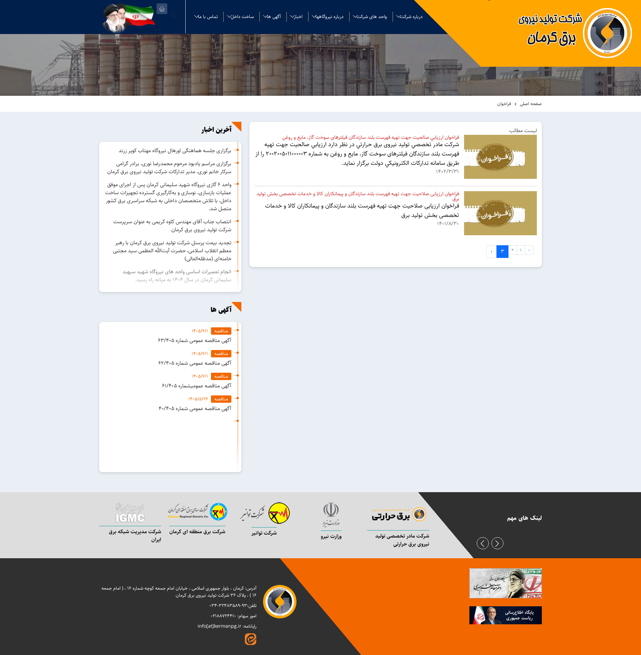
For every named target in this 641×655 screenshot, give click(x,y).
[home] (162, 8)
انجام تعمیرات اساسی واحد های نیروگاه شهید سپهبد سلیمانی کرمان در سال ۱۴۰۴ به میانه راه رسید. (177, 276)
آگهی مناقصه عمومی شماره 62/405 (194, 363)
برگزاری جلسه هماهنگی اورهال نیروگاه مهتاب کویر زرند (175, 150)
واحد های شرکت (372, 16)
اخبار (298, 16)
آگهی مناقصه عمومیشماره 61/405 (196, 386)
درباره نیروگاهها (329, 16)
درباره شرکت (411, 16)
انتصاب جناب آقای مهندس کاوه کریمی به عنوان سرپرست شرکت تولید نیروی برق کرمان (172, 226)
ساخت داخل (242, 16)
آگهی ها (274, 16)
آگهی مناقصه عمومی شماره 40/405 (195, 408)
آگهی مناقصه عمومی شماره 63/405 (194, 340)
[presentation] (483, 543)
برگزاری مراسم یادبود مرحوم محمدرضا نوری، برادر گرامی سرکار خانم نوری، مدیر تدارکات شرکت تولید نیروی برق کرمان (169, 167)
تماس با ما (208, 16)
